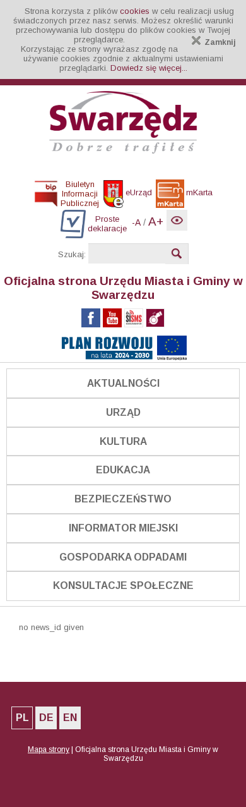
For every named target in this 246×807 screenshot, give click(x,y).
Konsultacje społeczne (123, 585)
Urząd (123, 412)
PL (22, 717)
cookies (134, 11)
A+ (155, 221)
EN (70, 717)
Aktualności (123, 383)
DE (46, 717)
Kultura (123, 441)
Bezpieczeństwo (123, 499)
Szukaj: (72, 254)
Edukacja (123, 469)
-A (136, 222)
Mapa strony (48, 749)
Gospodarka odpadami (123, 557)
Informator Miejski (123, 528)
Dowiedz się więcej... (148, 68)
